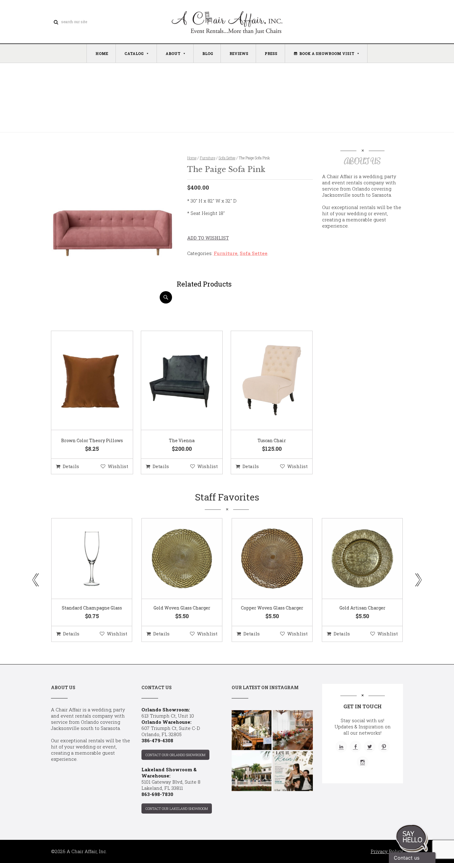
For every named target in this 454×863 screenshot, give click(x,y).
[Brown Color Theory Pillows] (84, 381)
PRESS (271, 53)
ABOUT (173, 53)
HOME (101, 53)
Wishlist (118, 466)
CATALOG (134, 53)
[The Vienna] (174, 381)
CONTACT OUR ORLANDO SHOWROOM (175, 754)
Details (71, 466)
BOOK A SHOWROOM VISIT (326, 53)
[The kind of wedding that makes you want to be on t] (251, 771)
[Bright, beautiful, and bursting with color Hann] (293, 730)
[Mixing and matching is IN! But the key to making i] (251, 730)
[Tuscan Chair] (264, 381)
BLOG (207, 53)
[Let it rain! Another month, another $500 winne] (293, 771)
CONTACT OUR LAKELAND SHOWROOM (176, 808)
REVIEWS (238, 53)
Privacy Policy (387, 851)
